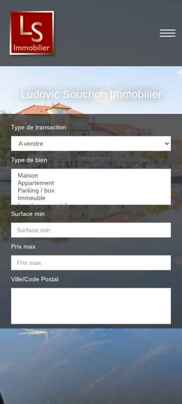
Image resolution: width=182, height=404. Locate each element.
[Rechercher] (93, 343)
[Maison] (91, 175)
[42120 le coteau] (91, 294)
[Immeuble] (91, 198)
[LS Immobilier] (32, 32)
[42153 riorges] (91, 317)
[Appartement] (91, 183)
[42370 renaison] (91, 309)
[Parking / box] (91, 190)
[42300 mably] (91, 302)
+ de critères (91, 366)
